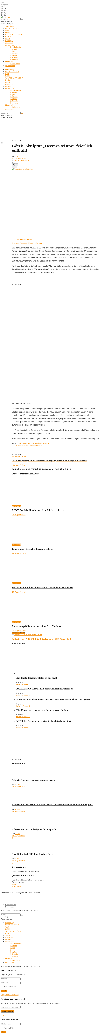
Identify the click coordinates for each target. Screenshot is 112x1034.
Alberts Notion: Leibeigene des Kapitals (34, 829)
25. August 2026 (18, 515)
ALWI (17, 784)
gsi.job (12, 51)
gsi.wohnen (14, 59)
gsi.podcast (10, 66)
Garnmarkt (29, 443)
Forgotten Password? (9, 995)
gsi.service (9, 45)
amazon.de (16, 886)
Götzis (37, 443)
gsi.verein (9, 43)
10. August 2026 (18, 836)
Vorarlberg (9, 26)
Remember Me (10, 987)
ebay (14, 884)
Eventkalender (16, 47)
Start (14, 140)
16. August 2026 (18, 811)
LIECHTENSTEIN (12, 28)
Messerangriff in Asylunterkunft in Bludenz (36, 626)
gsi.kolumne (15, 64)
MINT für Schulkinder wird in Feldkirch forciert (39, 510)
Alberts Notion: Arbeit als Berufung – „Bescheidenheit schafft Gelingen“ (52, 804)
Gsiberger (9, 41)
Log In (3, 1015)
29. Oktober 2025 (19, 158)
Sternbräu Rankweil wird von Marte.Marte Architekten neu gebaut (53, 699)
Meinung (9, 62)
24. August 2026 (19, 553)
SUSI (17, 858)
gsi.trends (14, 57)
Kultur (8, 37)
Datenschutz (10, 905)
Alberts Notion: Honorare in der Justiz (33, 780)
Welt (7, 30)
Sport (7, 39)
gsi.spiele (13, 55)
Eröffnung (21, 443)
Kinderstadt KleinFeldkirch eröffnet (32, 549)
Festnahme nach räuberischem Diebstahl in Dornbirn (42, 587)
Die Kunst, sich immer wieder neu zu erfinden (42, 710)
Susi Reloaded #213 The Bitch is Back (32, 854)
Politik (7, 32)
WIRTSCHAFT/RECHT (14, 34)
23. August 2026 (18, 786)
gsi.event (13, 49)
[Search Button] (22, 19)
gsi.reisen (14, 53)
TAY (17, 156)
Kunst (47, 443)
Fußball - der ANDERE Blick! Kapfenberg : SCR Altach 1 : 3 (41, 639)
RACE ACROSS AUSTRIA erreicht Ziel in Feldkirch (44, 689)
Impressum (10, 907)
